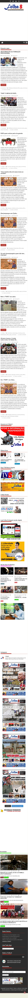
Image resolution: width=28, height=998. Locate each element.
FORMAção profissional (12, 88)
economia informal (20, 414)
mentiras (20, 208)
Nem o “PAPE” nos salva (8, 296)
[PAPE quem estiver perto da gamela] (9, 138)
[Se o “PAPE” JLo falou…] (9, 384)
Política (3, 166)
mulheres (2, 376)
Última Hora (3, 462)
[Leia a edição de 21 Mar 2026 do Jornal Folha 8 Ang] (14, 714)
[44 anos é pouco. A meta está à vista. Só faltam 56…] (9, 344)
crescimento (9, 333)
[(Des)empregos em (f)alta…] (9, 218)
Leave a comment (7, 89)
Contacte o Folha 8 (6, 941)
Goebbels (13, 208)
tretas (6, 168)
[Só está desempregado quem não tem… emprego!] (9, 259)
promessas (25, 88)
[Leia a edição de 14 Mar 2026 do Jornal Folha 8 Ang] (14, 750)
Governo (17, 374)
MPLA (19, 88)
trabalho (16, 416)
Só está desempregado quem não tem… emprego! (13, 254)
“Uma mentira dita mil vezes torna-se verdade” (12, 172)
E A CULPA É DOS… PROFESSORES (5, 598)
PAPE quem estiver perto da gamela (12, 133)
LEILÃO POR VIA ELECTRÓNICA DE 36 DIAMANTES (6, 580)
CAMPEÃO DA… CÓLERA (20, 597)
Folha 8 (2, 877)
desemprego (15, 248)
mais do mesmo (21, 128)
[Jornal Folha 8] (2, 42)
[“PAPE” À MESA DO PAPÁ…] (9, 98)
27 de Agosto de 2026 (5, 895)
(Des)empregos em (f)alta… (9, 213)
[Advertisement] (14, 26)
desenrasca (14, 414)
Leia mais (3, 84)
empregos (9, 208)
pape (21, 88)
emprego (13, 166)
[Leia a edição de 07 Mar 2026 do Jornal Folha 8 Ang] (14, 786)
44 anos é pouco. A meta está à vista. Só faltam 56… (9, 339)
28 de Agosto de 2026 (5, 870)
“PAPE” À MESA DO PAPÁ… (9, 93)
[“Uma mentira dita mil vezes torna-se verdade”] (9, 178)
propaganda (5, 209)
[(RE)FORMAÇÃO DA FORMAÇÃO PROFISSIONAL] (9, 57)
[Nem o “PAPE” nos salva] (9, 301)
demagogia (10, 248)
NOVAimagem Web (21, 989)
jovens (17, 166)
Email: (3, 970)
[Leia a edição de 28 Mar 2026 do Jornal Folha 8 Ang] (14, 678)
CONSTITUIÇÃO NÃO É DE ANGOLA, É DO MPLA (21, 579)
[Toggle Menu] (23, 957)
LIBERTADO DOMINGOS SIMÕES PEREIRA (6, 460)
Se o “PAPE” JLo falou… (8, 380)
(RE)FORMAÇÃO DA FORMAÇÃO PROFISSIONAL (10, 52)
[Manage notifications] (25, 992)
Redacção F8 (14, 55)
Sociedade (4, 128)
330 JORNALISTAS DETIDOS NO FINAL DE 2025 (20, 461)
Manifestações (3, 334)
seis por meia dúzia (4, 129)
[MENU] (27, 42)
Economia (4, 88)
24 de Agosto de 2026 (5, 919)
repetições (3, 168)
